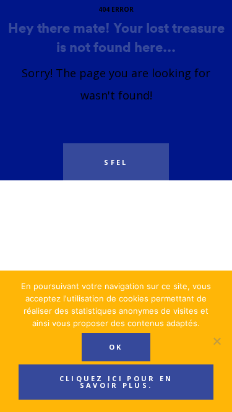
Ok (116, 346)
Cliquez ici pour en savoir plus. (116, 382)
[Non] (216, 341)
